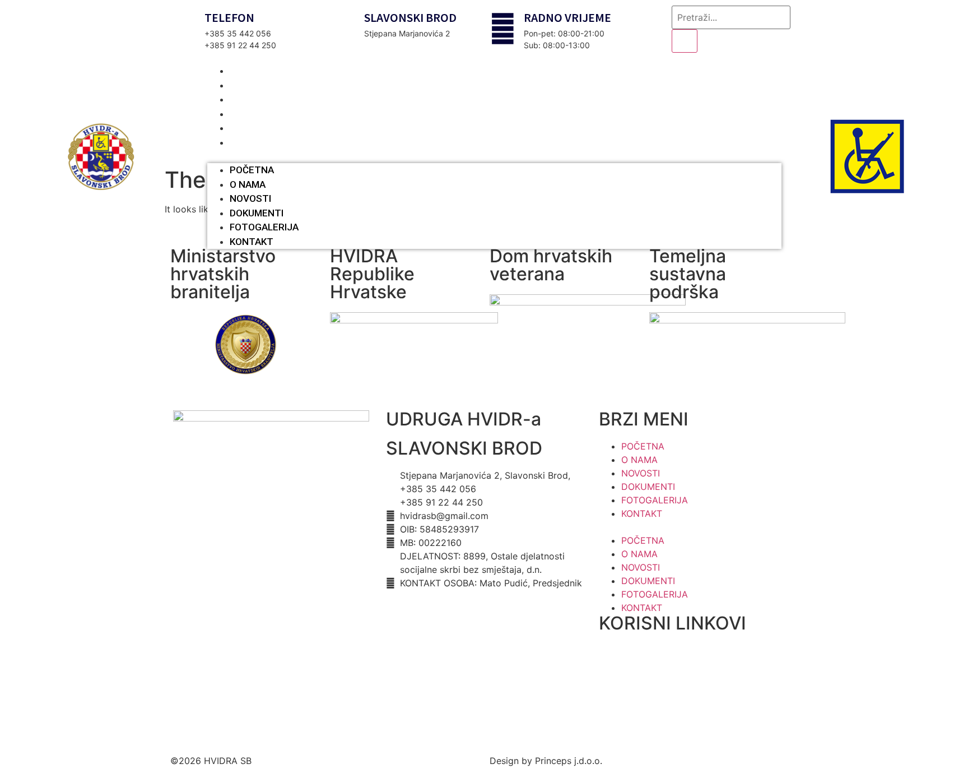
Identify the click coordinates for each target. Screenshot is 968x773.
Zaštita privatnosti (424, 607)
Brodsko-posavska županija (657, 725)
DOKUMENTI (256, 213)
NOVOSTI (250, 198)
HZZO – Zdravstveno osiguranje (666, 639)
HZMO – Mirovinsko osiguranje (664, 660)
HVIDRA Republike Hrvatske (372, 274)
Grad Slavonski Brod (642, 682)
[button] (494, 156)
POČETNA (252, 169)
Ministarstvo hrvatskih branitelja (223, 274)
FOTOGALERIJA (264, 227)
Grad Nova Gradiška (642, 704)
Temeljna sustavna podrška (687, 274)
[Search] (684, 41)
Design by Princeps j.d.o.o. (546, 760)
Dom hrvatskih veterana (551, 265)
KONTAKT (256, 142)
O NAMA (248, 184)
